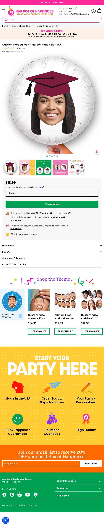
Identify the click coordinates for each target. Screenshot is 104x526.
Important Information (14, 264)
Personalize (52, 204)
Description (8, 245)
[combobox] (52, 20)
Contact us (62, 488)
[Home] (31, 11)
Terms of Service (21, 505)
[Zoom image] (97, 151)
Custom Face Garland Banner (65, 291)
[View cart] (99, 12)
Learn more (16, 220)
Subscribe (91, 464)
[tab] (47, 156)
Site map (33, 505)
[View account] (93, 10)
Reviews (6, 252)
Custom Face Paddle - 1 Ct (91, 291)
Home (5, 26)
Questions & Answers (13, 258)
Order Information (66, 481)
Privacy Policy (7, 505)
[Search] (6, 20)
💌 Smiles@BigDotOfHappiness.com (73, 14)
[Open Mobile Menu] (5, 11)
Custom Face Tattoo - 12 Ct (38, 291)
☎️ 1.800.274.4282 (65, 11)
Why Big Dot (63, 495)
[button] (10, 167)
